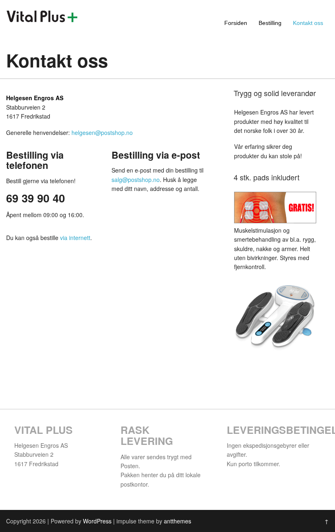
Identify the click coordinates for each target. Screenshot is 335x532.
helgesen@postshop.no (102, 132)
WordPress (97, 521)
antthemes (177, 521)
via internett (75, 237)
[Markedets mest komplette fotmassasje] (42, 20)
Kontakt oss (308, 23)
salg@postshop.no (136, 179)
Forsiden (235, 23)
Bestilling (270, 23)
